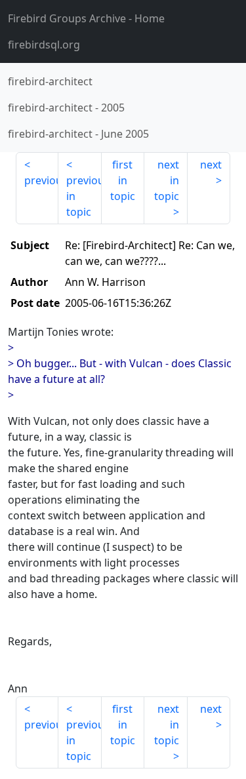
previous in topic (83, 196)
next (211, 164)
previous (41, 180)
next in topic (166, 180)
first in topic (122, 180)
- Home (86, 18)
